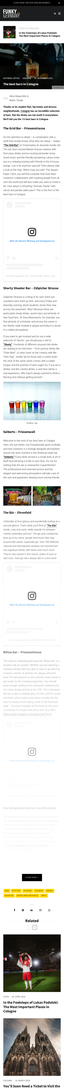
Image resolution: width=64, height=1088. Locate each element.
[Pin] (23, 910)
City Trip (16, 891)
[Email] (40, 910)
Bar (7, 891)
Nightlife (9, 895)
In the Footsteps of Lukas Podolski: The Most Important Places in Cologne (39, 34)
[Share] (14, 910)
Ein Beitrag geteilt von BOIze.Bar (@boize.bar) (32, 796)
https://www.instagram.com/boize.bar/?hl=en (27, 714)
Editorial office (11, 78)
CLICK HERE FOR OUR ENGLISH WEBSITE (32, 3)
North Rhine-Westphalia (28, 895)
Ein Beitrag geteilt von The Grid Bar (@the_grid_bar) (33, 276)
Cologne (26, 78)
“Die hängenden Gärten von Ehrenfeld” (28, 845)
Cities (22, 28)
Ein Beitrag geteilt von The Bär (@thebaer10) (32, 640)
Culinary (39, 891)
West (44, 895)
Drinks (50, 891)
